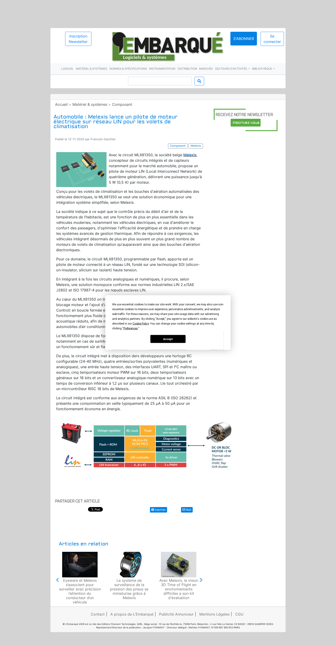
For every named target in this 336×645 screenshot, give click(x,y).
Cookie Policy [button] (141, 323)
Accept (168, 339)
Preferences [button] (130, 328)
